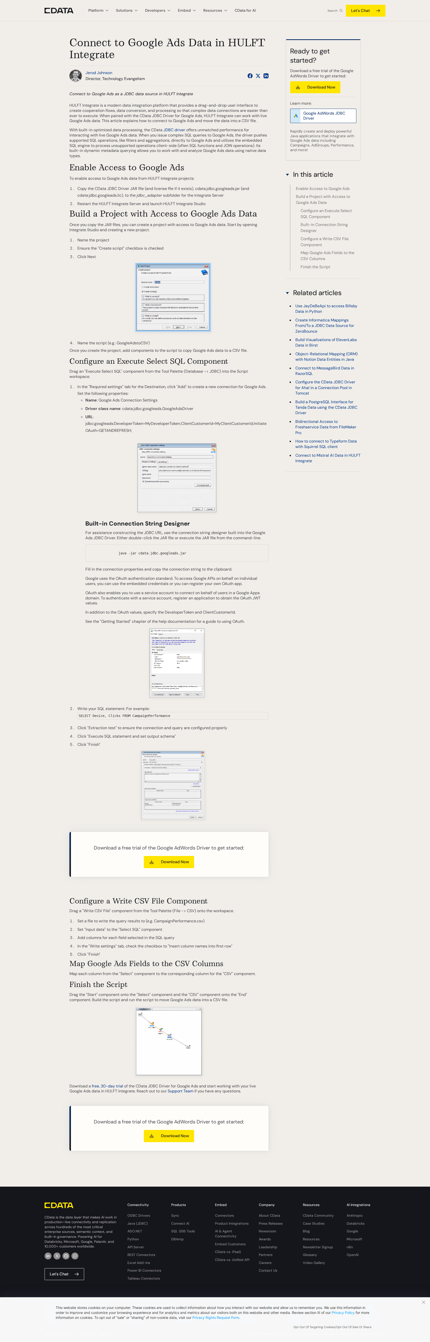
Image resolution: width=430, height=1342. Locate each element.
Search (332, 11)
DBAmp (177, 1239)
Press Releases (271, 1223)
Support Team (180, 1091)
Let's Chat (360, 10)
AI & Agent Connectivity (225, 1233)
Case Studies (313, 1223)
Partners (265, 1255)
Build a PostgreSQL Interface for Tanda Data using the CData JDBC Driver (326, 407)
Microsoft (354, 1239)
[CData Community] (74, 1256)
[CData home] (63, 10)
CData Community (318, 1215)
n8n (350, 1247)
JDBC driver (174, 130)
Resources (311, 1239)
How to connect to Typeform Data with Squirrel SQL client (326, 443)
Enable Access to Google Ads (323, 188)
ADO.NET (134, 1231)
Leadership (268, 1247)
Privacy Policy (343, 1312)
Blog (306, 1231)
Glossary (310, 1255)
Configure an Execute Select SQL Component (326, 213)
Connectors (224, 1215)
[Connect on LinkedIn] (266, 75)
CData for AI (245, 10)
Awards (265, 1239)
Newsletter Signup (318, 1247)
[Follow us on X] (258, 75)
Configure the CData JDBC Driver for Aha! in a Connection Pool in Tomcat (325, 387)
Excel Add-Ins (138, 1262)
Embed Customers (230, 1244)
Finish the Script (315, 266)
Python (133, 1239)
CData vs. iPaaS (228, 1252)
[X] (57, 1256)
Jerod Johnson (99, 72)
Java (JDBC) (137, 1223)
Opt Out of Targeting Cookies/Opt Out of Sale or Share (332, 1327)
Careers (265, 1262)
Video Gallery (314, 1262)
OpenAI (353, 1255)
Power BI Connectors (144, 1270)
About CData (269, 1215)
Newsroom (267, 1231)
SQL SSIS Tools (183, 1231)
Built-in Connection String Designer (324, 227)
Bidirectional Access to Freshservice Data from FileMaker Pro (325, 427)
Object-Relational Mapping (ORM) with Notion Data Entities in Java (326, 356)
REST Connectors (141, 1255)
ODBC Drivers (138, 1215)
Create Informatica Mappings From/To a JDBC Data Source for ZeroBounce (324, 325)
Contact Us (268, 1270)
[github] (65, 1256)
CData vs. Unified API (232, 1259)
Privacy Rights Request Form (215, 1317)
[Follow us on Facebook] (250, 75)
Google (352, 1231)
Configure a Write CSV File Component (325, 241)
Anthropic (355, 1215)
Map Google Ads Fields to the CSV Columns (327, 255)
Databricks (356, 1223)
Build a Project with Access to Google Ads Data (323, 199)
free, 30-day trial (107, 1086)
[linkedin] (48, 1256)
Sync (175, 1215)
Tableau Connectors (143, 1278)
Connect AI (180, 1223)
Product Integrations (232, 1223)
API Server (135, 1247)
